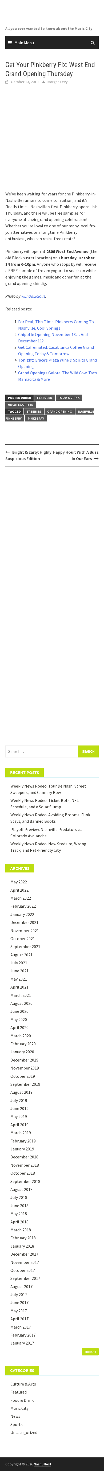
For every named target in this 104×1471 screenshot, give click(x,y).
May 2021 (18, 979)
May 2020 (18, 1019)
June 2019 (19, 1108)
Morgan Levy (57, 81)
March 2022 (20, 898)
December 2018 (24, 1156)
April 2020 (19, 1027)
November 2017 (24, 1262)
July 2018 (18, 1197)
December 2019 (24, 1060)
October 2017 (22, 1270)
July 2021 (18, 962)
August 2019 (21, 1092)
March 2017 (20, 1327)
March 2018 (20, 1229)
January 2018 (22, 1246)
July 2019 (18, 1100)
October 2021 (22, 938)
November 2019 (24, 1068)
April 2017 (19, 1318)
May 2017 (18, 1310)
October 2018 (22, 1173)
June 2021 (19, 970)
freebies (34, 411)
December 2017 (24, 1254)
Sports (16, 1424)
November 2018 (24, 1165)
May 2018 (18, 1213)
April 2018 (19, 1221)
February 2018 (23, 1237)
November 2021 (24, 930)
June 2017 (19, 1302)
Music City (19, 1408)
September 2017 (25, 1278)
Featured (44, 398)
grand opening (59, 411)
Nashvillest (42, 1464)
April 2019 (19, 1124)
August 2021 (21, 954)
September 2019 (25, 1084)
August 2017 (21, 1286)
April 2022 (19, 890)
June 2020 (19, 1011)
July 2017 (18, 1294)
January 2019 (22, 1149)
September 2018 (25, 1181)
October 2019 (22, 1076)
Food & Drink (68, 398)
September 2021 (25, 946)
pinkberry (36, 418)
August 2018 (21, 1189)
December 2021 (24, 922)
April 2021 (19, 987)
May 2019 (18, 1116)
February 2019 (23, 1141)
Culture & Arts (23, 1384)
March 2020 (20, 1035)
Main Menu (24, 42)
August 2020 (21, 1003)
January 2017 (22, 1343)
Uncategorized (20, 405)
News (15, 1416)
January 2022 (22, 914)
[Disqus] (52, 539)
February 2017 (23, 1335)
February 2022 (23, 906)
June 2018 (19, 1205)
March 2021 (20, 995)
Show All (90, 1352)
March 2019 (20, 1132)
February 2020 (23, 1043)
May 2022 (18, 881)
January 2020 (22, 1051)
